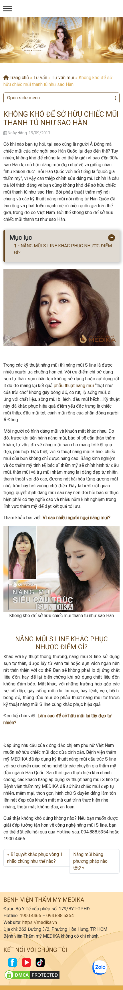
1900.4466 (30, 915)
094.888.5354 (60, 915)
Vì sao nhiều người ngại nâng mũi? (76, 517)
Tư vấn (40, 77)
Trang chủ (19, 77)
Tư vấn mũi (63, 77)
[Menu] (7, 8)
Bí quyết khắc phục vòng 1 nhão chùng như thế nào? (35, 858)
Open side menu (23, 97)
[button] (57, 57)
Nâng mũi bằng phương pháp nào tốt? (90, 861)
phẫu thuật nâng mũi (74, 385)
